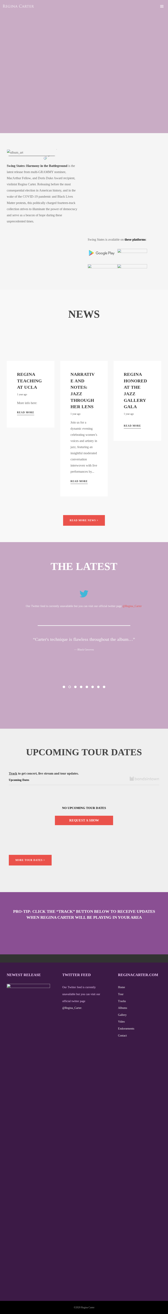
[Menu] (162, 6)
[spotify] (150, 6)
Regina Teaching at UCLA (29, 381)
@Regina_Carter (132, 606)
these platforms (135, 239)
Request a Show (84, 820)
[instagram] (138, 6)
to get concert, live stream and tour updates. (44, 773)
